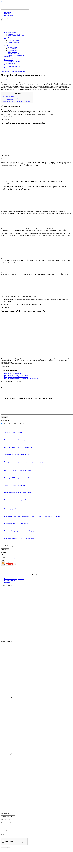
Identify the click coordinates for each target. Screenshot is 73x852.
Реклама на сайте (9, 580)
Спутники (7, 56)
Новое (14, 423)
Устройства (11, 44)
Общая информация (14, 34)
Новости (7, 68)
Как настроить (9, 99)
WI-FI (6, 45)
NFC (9, 37)
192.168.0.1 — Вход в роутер (16, 55)
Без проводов (5, 71)
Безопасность (12, 48)
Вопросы (7, 13)
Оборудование (12, 52)
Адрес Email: (5, 546)
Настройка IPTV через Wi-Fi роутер (15, 373)
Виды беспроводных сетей (16, 35)
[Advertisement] (8, 613)
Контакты (7, 582)
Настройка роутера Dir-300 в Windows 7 (16, 377)
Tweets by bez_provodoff (8, 559)
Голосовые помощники (15, 66)
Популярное (6, 423)
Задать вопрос (5, 847)
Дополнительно (12, 47)
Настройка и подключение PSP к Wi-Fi (16, 375)
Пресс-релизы (8, 15)
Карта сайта (7, 12)
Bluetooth (7, 39)
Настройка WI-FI (13, 50)
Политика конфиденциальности (14, 579)
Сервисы (7, 65)
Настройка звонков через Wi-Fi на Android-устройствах (21, 378)
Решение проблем (13, 42)
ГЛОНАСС (11, 58)
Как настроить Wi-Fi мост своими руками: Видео (16, 101)
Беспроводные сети (10, 32)
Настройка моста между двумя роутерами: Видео (17, 98)
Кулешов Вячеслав (6, 80)
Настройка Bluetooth (14, 40)
